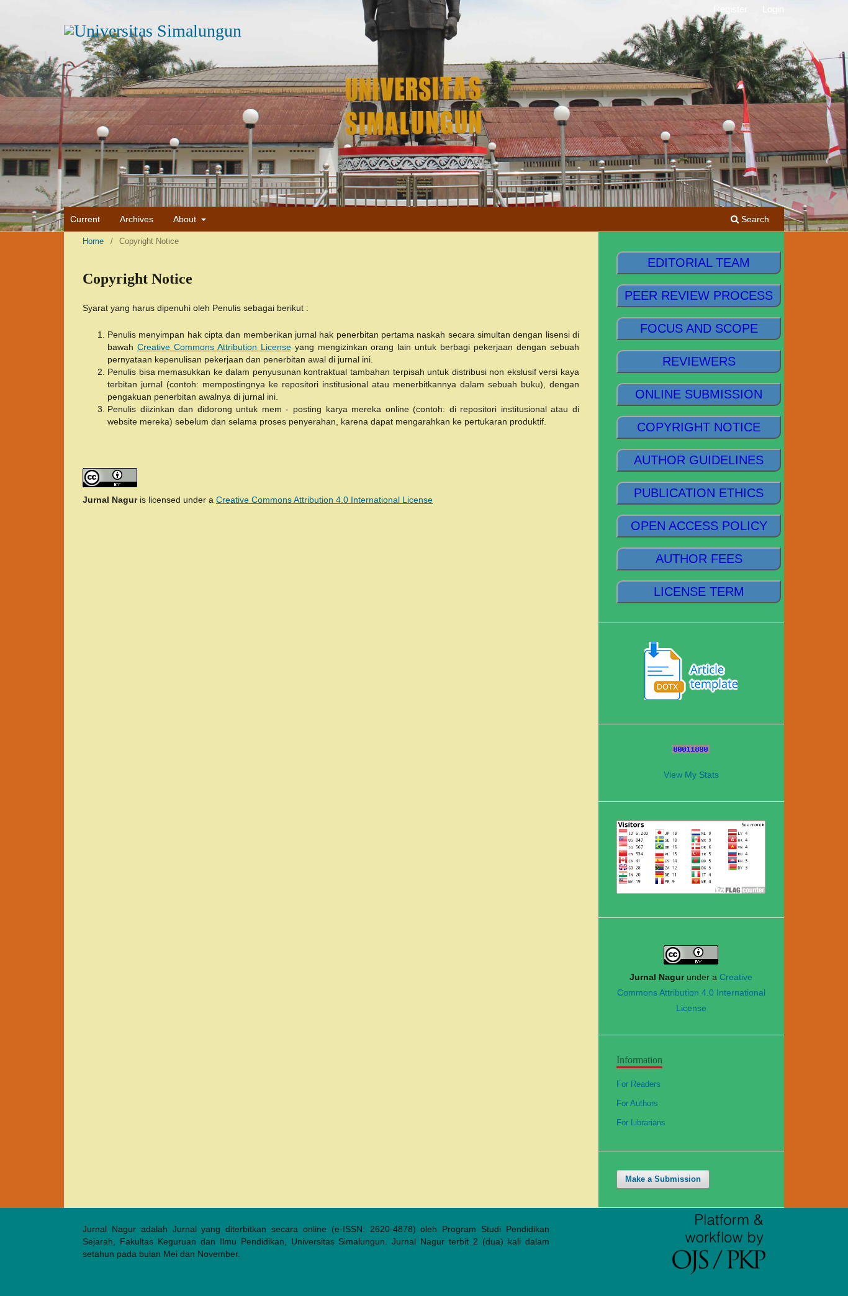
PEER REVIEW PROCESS (699, 295)
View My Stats (691, 775)
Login (773, 9)
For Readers (638, 1084)
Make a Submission (663, 1179)
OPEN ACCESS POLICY (699, 526)
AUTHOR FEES (699, 558)
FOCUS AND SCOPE (699, 328)
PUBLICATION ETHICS (699, 493)
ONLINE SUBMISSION (698, 394)
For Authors (637, 1103)
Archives (136, 219)
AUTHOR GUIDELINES (699, 460)
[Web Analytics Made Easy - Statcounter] (691, 750)
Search (754, 219)
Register (730, 9)
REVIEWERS (699, 361)
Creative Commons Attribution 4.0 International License (324, 500)
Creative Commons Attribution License (214, 347)
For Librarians (640, 1122)
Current (85, 219)
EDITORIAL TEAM (698, 262)
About (186, 219)
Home (93, 241)
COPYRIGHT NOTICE (698, 427)
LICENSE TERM (699, 591)
